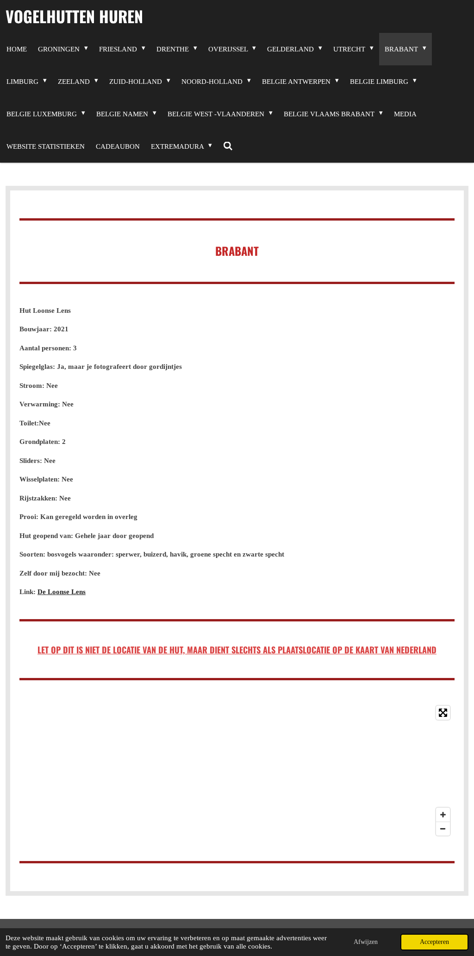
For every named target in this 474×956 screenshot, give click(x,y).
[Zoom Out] (443, 829)
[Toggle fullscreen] (443, 713)
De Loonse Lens (61, 591)
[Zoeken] (228, 146)
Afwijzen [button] (366, 941)
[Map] (237, 770)
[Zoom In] (443, 815)
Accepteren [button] (434, 941)
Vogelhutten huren (74, 16)
